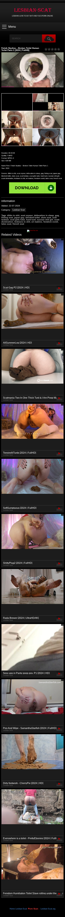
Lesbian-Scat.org (48, 909)
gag (57, 215)
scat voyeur (27, 215)
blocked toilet (33, 217)
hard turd (31, 219)
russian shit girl (45, 219)
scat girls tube (17, 219)
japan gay (19, 217)
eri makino (36, 222)
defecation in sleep (44, 215)
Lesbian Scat (19, 210)
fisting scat (7, 217)
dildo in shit (13, 215)
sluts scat (46, 217)
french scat (18, 224)
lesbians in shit (22, 222)
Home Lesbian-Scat (18, 909)
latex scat (6, 224)
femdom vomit (50, 222)
